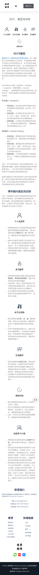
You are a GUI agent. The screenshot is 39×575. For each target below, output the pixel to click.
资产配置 (28, 536)
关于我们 (28, 526)
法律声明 (24, 569)
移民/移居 (28, 533)
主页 (26, 523)
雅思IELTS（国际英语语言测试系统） (16, 58)
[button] (16, 6)
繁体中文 (29, 6)
